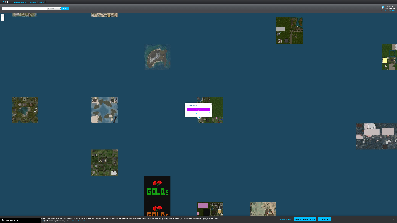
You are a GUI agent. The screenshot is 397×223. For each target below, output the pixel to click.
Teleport (198, 110)
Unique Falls (192, 105)
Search (65, 8)
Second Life (7, 2)
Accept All (324, 219)
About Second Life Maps (388, 10)
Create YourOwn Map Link (390, 7)
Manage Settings (285, 219)
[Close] (393, 219)
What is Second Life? (20, 1)
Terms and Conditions (78, 221)
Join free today (198, 114)
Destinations (32, 1)
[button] (211, 104)
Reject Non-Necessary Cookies (305, 219)
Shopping (41, 1)
